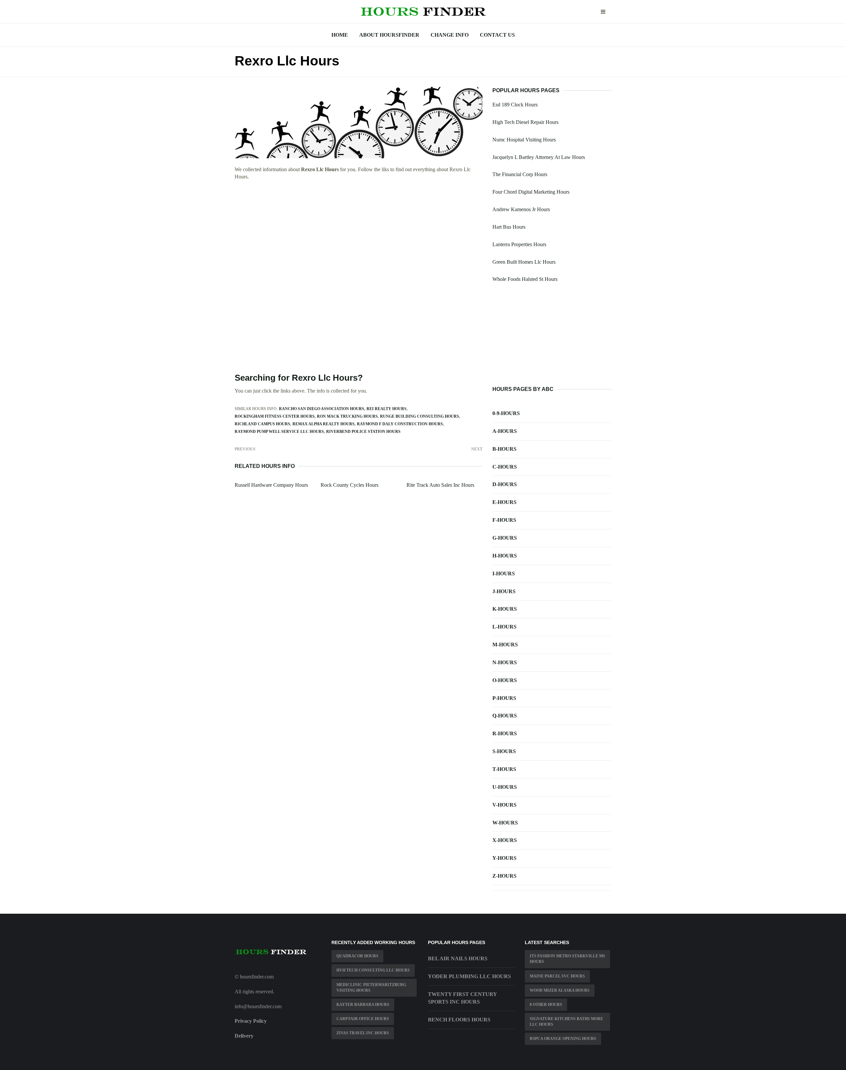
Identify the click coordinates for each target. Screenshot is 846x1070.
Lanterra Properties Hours (519, 244)
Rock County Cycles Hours (349, 485)
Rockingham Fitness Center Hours (275, 416)
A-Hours (504, 431)
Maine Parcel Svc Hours (557, 976)
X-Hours (504, 840)
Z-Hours (504, 876)
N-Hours (504, 662)
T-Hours (504, 769)
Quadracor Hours (357, 956)
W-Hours (505, 822)
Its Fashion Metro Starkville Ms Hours (567, 959)
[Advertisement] (358, 234)
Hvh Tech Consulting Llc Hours (373, 970)
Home (339, 35)
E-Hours (504, 502)
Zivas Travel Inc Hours (362, 1033)
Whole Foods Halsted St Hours (525, 279)
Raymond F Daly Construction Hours (400, 424)
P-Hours (504, 698)
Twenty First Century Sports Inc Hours (462, 998)
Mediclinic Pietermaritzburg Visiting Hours (371, 987)
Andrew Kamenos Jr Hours (521, 209)
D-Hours (504, 484)
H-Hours (504, 555)
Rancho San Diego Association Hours (321, 408)
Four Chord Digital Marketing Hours (530, 192)
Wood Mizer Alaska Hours (560, 990)
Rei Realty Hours (386, 408)
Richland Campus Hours (262, 424)
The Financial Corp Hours (519, 174)
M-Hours (505, 644)
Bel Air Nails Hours (457, 958)
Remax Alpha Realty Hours (323, 424)
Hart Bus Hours (508, 227)
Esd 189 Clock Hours (515, 104)
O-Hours (504, 680)
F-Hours (504, 520)
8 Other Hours (546, 1004)
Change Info (450, 35)
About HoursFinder (389, 35)
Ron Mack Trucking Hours (347, 416)
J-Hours (504, 591)
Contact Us (497, 35)
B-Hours (504, 449)
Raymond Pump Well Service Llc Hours (279, 431)
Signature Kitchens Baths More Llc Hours (566, 1021)
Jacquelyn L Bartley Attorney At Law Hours (538, 157)
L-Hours (504, 627)
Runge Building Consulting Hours (419, 416)
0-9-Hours (506, 413)
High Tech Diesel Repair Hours (525, 122)
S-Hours (504, 751)
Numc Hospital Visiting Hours (524, 139)
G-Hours (504, 538)
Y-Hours (504, 858)
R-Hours (504, 733)
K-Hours (504, 609)
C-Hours (504, 467)
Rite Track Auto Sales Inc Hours (440, 485)
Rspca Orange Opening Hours (563, 1038)
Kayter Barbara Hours (362, 1004)
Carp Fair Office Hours (362, 1018)
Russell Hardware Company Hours (271, 485)
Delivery (244, 1036)
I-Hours (503, 573)
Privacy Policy (251, 1021)
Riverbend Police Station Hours (363, 431)
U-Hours (504, 787)
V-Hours (504, 805)
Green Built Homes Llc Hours (524, 262)
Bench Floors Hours (459, 1019)
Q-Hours (504, 715)
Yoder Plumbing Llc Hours (469, 976)
